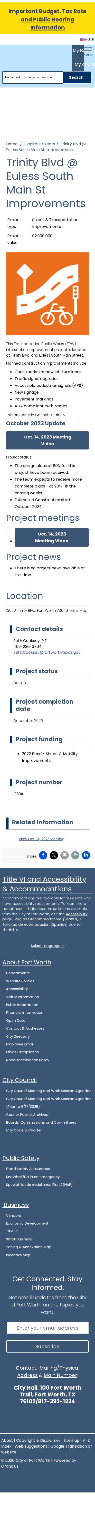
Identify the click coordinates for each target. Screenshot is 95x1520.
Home (12, 144)
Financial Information (24, 1012)
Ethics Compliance (22, 1052)
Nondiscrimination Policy (27, 1060)
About (7, 1440)
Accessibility (17, 988)
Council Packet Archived (27, 1114)
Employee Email (20, 1044)
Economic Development (27, 1223)
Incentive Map (18, 1255)
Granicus (9, 1466)
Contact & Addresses (25, 1028)
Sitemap (72, 1440)
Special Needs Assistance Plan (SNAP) (39, 1184)
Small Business (19, 1239)
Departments (18, 973)
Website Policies (20, 981)
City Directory (18, 1036)
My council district (79, 64)
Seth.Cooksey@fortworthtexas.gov (46, 652)
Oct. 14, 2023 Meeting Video (47, 440)
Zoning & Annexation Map (28, 1247)
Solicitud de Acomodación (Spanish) (35, 924)
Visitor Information (22, 996)
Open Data (16, 1020)
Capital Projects (39, 144)
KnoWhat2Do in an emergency (33, 1176)
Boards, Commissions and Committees (41, 1122)
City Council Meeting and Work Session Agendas (48, 1090)
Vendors (13, 1215)
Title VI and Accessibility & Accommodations (44, 884)
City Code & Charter (24, 1130)
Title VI (12, 1231)
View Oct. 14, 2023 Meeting (42, 839)
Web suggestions (31, 1446)
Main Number (60, 1375)
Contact (26, 1367)
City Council (19, 1080)
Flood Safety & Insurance (28, 1168)
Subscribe (47, 1346)
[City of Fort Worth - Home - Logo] (20, 53)
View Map (78, 610)
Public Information (22, 1004)
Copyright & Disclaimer (38, 1440)
